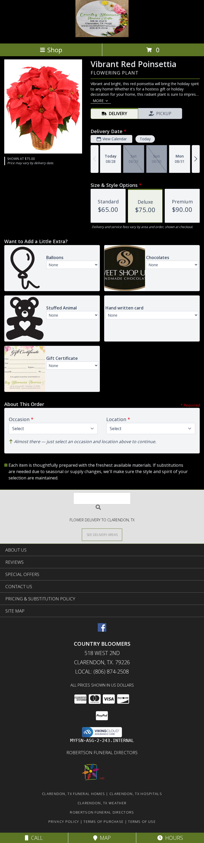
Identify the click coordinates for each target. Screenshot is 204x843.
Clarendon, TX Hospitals (135, 793)
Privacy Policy (63, 821)
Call (35, 837)
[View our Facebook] (102, 630)
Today (145, 138)
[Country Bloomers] (102, 35)
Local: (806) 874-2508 (102, 671)
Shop (54, 49)
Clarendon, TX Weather (102, 803)
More (98, 100)
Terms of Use (142, 821)
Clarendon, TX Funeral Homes (73, 793)
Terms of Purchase (103, 821)
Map (104, 837)
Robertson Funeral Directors (102, 752)
